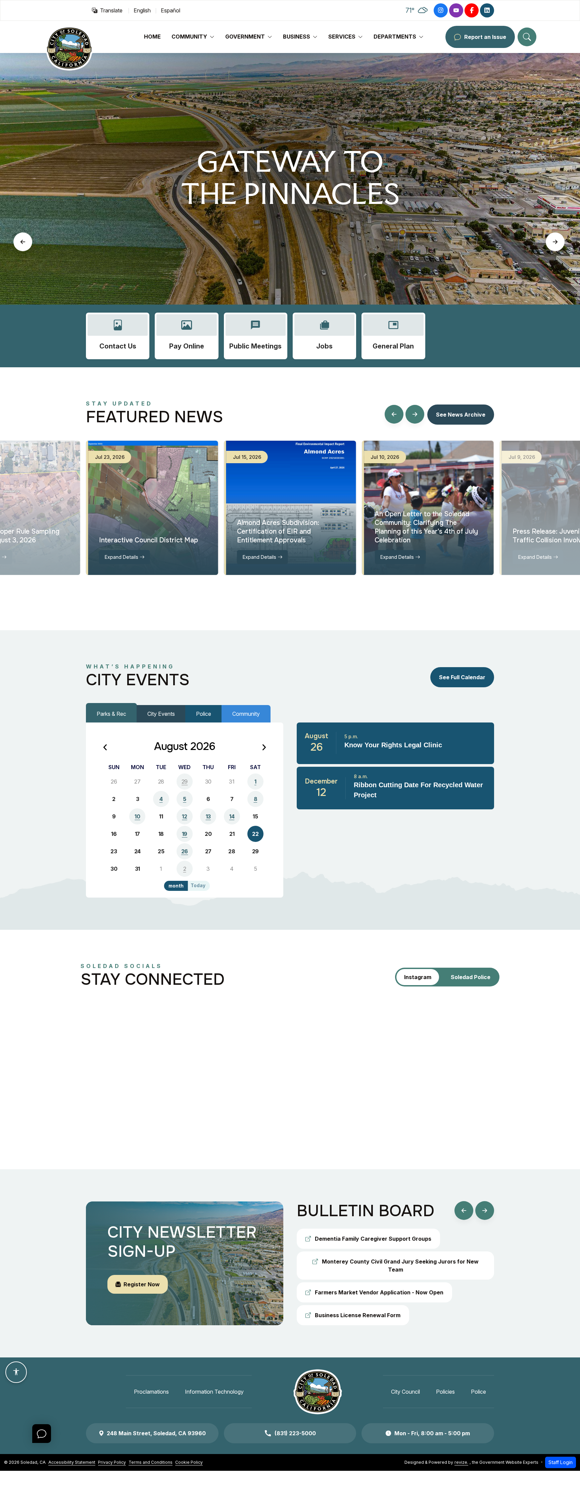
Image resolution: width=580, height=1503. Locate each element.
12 (184, 816)
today (198, 885)
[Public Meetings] (255, 336)
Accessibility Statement (71, 1462)
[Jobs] (324, 336)
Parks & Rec (111, 713)
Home (152, 36)
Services (341, 36)
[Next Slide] (555, 241)
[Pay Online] (186, 336)
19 (184, 833)
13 (208, 816)
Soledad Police (470, 977)
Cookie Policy (189, 1462)
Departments (395, 36)
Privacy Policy (112, 1462)
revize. (461, 1462)
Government (245, 36)
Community (189, 36)
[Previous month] (105, 747)
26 (184, 851)
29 (185, 781)
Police (203, 713)
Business (296, 36)
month (176, 886)
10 (137, 816)
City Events (161, 713)
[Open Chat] (41, 1433)
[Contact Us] (117, 336)
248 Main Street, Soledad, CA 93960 (156, 1433)
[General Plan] (393, 336)
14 (231, 816)
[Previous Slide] (22, 241)
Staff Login (560, 1462)
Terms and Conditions (151, 1462)
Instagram (417, 977)
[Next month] (263, 747)
